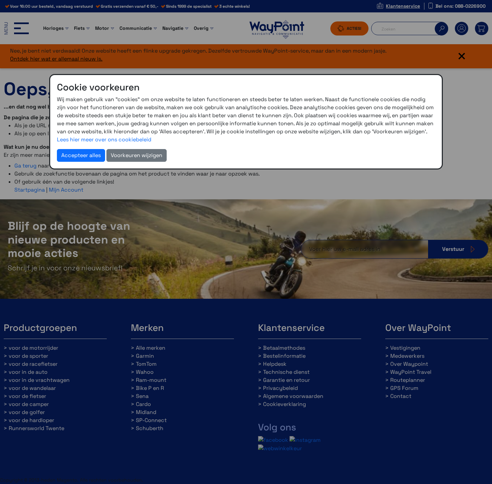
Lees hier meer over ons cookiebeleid (104, 139)
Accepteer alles (81, 155)
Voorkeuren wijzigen (136, 155)
